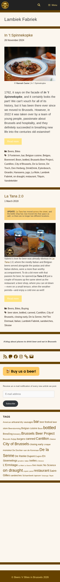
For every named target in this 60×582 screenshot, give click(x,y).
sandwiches (46, 321)
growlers (21, 461)
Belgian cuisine (34, 155)
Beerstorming (14, 428)
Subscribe (10, 403)
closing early (21, 317)
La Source (28, 465)
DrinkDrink (31, 168)
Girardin (8, 172)
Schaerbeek (27, 475)
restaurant (31, 176)
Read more (13, 141)
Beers (11, 151)
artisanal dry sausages (22, 422)
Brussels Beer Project (42, 159)
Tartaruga (45, 476)
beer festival (46, 422)
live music (37, 465)
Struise (8, 325)
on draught (18, 176)
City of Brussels (23, 164)
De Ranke (21, 456)
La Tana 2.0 (13, 196)
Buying (25, 308)
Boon (18, 159)
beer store (13, 312)
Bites (17, 151)
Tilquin (40, 176)
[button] (30, 64)
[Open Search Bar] (39, 5)
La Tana (19, 212)
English (38, 456)
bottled (25, 159)
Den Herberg (18, 168)
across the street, (40, 212)
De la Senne (38, 164)
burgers (21, 439)
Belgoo (46, 155)
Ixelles (33, 460)
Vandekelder (10, 180)
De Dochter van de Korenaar (25, 450)
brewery (17, 434)
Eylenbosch (44, 168)
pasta (31, 471)
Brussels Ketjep (9, 439)
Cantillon (9, 164)
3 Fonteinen (14, 155)
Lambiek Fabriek (30, 321)
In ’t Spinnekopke (18, 35)
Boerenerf (9, 159)
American (7, 422)
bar (22, 155)
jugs (27, 172)
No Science (49, 465)
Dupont (31, 456)
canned (31, 312)
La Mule (35, 172)
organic (26, 471)
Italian (17, 321)
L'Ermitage (10, 465)
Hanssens (19, 172)
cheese (53, 439)
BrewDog (8, 434)
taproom (37, 475)
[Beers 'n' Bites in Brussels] (5, 5)
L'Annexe (40, 461)
